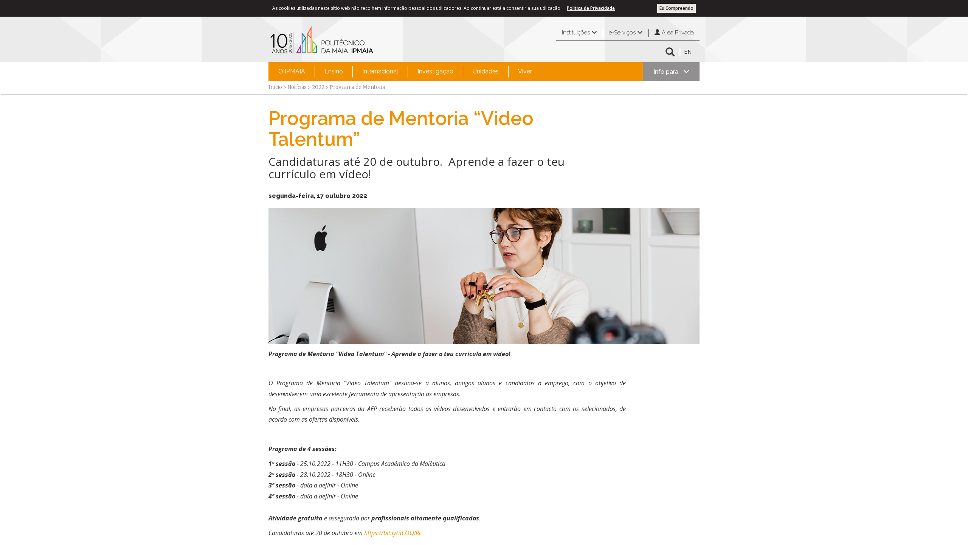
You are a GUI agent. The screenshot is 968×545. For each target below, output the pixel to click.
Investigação (435, 71)
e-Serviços (623, 32)
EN (688, 51)
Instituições (576, 32)
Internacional (380, 71)
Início (275, 87)
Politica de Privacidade (591, 8)
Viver (525, 71)
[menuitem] (292, 71)
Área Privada (677, 32)
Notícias (297, 87)
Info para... (668, 71)
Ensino (333, 71)
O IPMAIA (291, 71)
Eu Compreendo (676, 8)
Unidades (486, 71)
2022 (318, 87)
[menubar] (405, 71)
